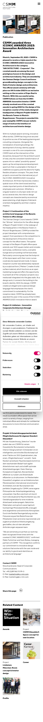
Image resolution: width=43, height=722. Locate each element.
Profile (6, 698)
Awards (6, 629)
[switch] (37, 360)
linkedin (21, 590)
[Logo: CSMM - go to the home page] (9, 6)
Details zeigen (30, 384)
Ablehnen (21, 406)
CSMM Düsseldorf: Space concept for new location (31, 635)
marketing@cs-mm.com (19, 574)
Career (26, 662)
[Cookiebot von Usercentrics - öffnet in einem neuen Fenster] (30, 313)
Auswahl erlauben (21, 399)
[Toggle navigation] (39, 4)
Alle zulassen (21, 391)
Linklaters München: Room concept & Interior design (11, 669)
